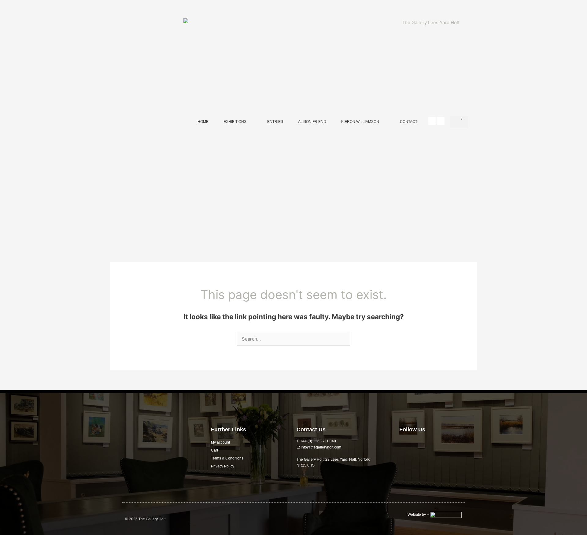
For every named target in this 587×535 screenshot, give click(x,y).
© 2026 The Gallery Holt (145, 519)
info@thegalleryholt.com (321, 447)
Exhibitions (234, 122)
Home (203, 122)
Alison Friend (312, 122)
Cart (214, 450)
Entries (275, 122)
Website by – (419, 514)
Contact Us (311, 429)
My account (220, 442)
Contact (408, 122)
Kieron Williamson (360, 122)
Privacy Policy (222, 466)
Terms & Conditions (227, 458)
